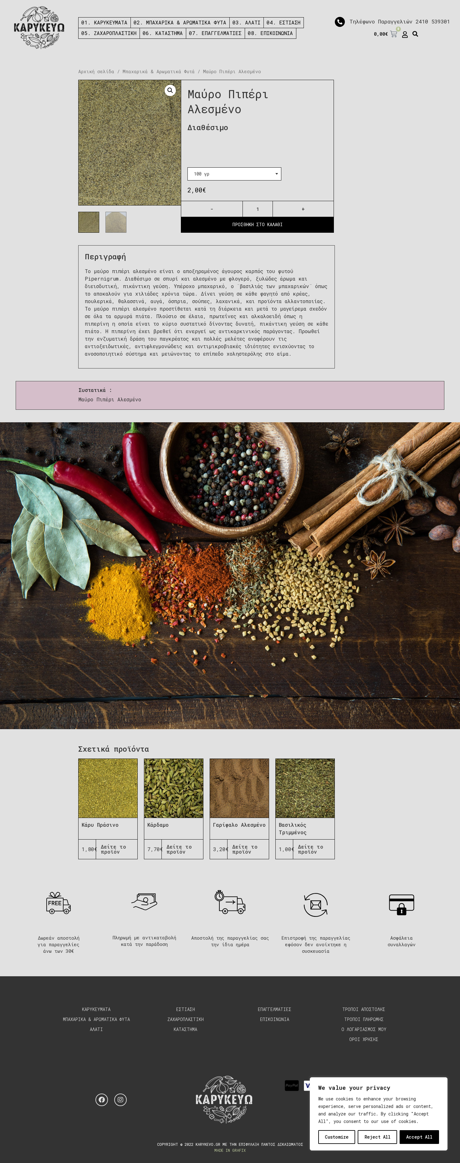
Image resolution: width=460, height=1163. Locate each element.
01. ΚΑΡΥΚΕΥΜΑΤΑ (104, 22)
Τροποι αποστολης (363, 1009)
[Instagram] (120, 1100)
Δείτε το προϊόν (113, 849)
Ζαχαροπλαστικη (185, 1019)
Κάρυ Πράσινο (100, 824)
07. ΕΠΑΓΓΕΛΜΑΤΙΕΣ (215, 33)
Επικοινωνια (274, 1019)
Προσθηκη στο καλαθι (258, 224)
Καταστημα (185, 1029)
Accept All (419, 1137)
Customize (337, 1137)
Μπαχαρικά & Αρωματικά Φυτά (159, 71)
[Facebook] (101, 1100)
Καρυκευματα (96, 1009)
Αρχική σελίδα (96, 71)
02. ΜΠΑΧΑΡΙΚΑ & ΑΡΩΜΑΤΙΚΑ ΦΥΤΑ (180, 22)
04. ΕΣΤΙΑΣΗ (283, 22)
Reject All (378, 1137)
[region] (378, 1113)
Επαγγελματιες (274, 1009)
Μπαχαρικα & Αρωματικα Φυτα (96, 1019)
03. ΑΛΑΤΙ (246, 22)
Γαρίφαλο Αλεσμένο (239, 824)
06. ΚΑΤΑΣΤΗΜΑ (163, 33)
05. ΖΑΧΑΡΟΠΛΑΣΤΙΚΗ (108, 33)
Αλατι (96, 1029)
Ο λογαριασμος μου (363, 1029)
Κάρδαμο (158, 824)
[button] (415, 34)
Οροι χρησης (363, 1039)
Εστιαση (185, 1009)
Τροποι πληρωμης (364, 1019)
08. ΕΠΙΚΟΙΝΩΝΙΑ (270, 33)
